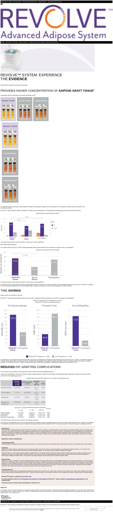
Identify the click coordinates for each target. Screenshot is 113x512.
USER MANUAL (42, 1)
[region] (56, 509)
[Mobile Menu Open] (2, 4)
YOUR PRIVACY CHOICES (50, 501)
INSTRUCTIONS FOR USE (30, 1)
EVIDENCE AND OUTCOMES (37, 42)
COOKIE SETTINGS (36, 501)
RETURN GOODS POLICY (55, 1)
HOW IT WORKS (23, 42)
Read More (42, 509)
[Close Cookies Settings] (104, 508)
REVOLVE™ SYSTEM (12, 42)
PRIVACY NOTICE (25, 501)
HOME (3, 42)
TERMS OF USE (5, 501)
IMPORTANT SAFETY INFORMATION (11, 1)
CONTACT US (15, 501)
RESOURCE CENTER (52, 42)
